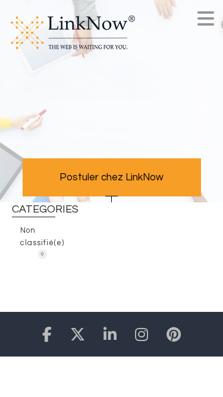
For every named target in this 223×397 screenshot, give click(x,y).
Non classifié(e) (37, 240)
